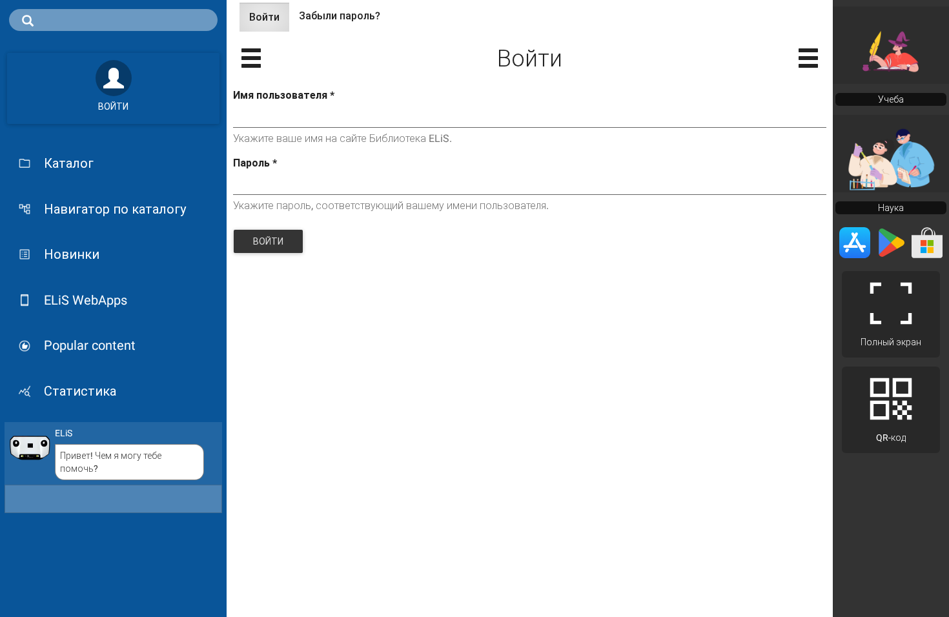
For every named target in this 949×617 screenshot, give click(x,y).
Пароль (255, 163)
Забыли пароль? (339, 16)
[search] (113, 20)
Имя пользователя (283, 95)
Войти (269, 21)
